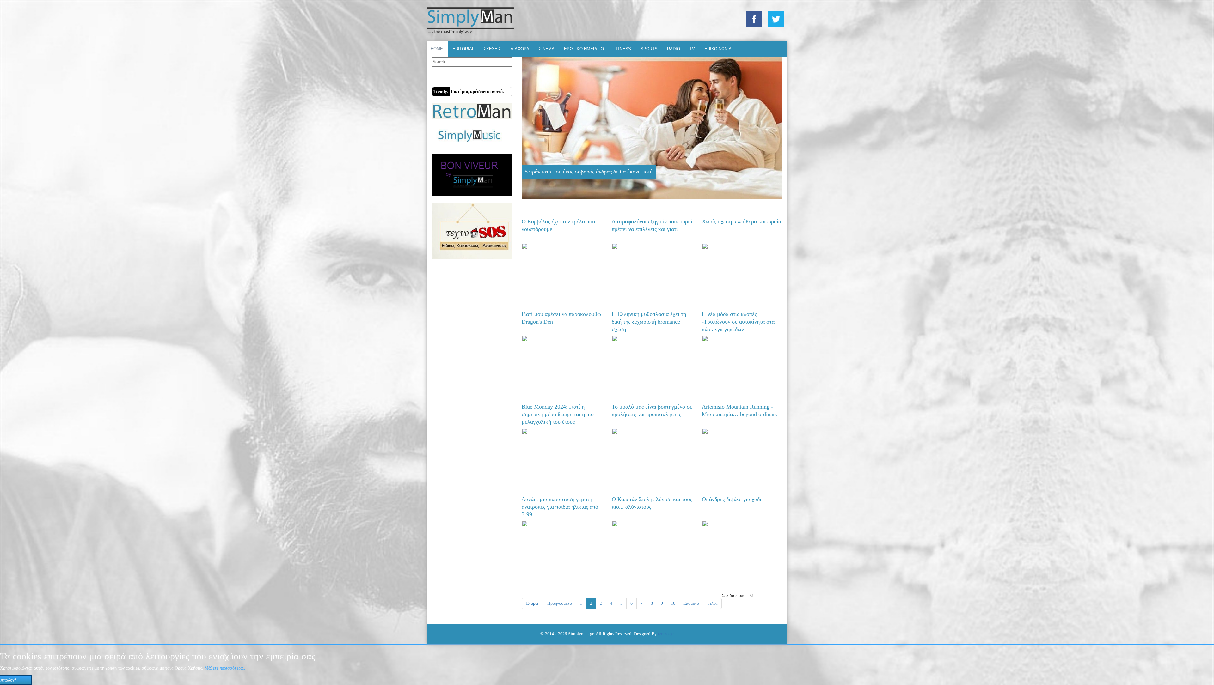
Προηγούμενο (559, 603)
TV (692, 48)
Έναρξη (532, 603)
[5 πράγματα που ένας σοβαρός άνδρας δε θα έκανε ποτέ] (652, 128)
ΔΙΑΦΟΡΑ (520, 48)
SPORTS (649, 48)
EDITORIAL (463, 48)
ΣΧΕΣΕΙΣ (492, 48)
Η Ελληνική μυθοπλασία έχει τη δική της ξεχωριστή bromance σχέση (649, 321)
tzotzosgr (666, 634)
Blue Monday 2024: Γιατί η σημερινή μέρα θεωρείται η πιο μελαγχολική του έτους (558, 414)
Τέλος (712, 603)
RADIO (673, 48)
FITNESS (622, 48)
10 (673, 603)
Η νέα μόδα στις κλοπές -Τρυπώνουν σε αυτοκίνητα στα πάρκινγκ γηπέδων (738, 321)
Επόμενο (691, 603)
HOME (437, 48)
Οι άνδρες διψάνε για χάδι (731, 499)
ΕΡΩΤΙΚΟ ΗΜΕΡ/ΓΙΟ (584, 48)
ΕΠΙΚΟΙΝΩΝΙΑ (718, 48)
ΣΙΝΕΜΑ (547, 48)
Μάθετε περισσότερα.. (225, 668)
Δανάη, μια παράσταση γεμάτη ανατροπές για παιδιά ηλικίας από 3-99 (560, 507)
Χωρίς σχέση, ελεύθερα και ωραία (741, 221)
